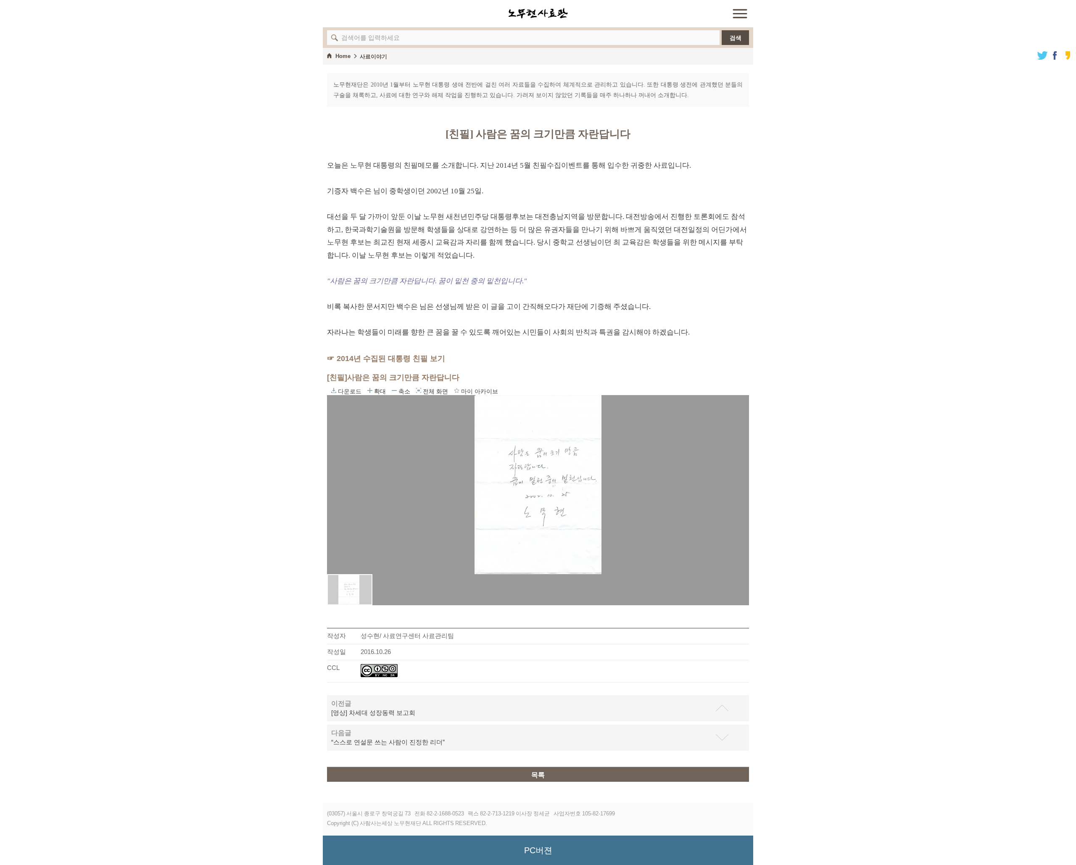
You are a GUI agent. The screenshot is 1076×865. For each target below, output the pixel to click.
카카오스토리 (1067, 55)
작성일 (336, 651)
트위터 (1042, 55)
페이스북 (1055, 55)
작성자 (336, 635)
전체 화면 (418, 390)
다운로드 (333, 390)
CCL (333, 667)
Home (343, 56)
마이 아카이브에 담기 (456, 390)
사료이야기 (373, 56)
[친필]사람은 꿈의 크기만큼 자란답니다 (393, 377)
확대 (369, 390)
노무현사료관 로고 (538, 13)
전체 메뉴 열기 (739, 13)
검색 (735, 37)
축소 (394, 390)
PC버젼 (538, 850)
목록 (538, 774)
